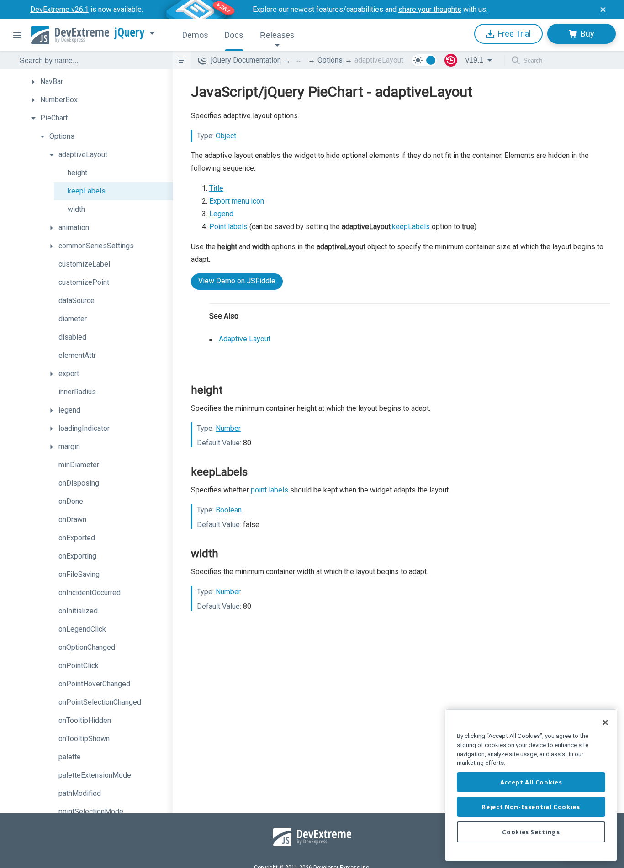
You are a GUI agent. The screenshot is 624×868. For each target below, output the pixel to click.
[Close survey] (603, 9)
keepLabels (411, 226)
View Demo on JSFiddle (236, 281)
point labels (269, 490)
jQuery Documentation (246, 60)
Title (216, 188)
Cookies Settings (531, 832)
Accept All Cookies (531, 782)
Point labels (228, 226)
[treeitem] (99, 82)
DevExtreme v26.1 (59, 9)
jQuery (130, 32)
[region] (531, 785)
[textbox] (90, 60)
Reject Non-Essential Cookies (531, 807)
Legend (221, 213)
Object (226, 135)
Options (330, 60)
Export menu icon (236, 201)
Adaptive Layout (244, 339)
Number (228, 428)
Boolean (229, 510)
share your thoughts (429, 9)
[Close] (605, 722)
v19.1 (474, 60)
